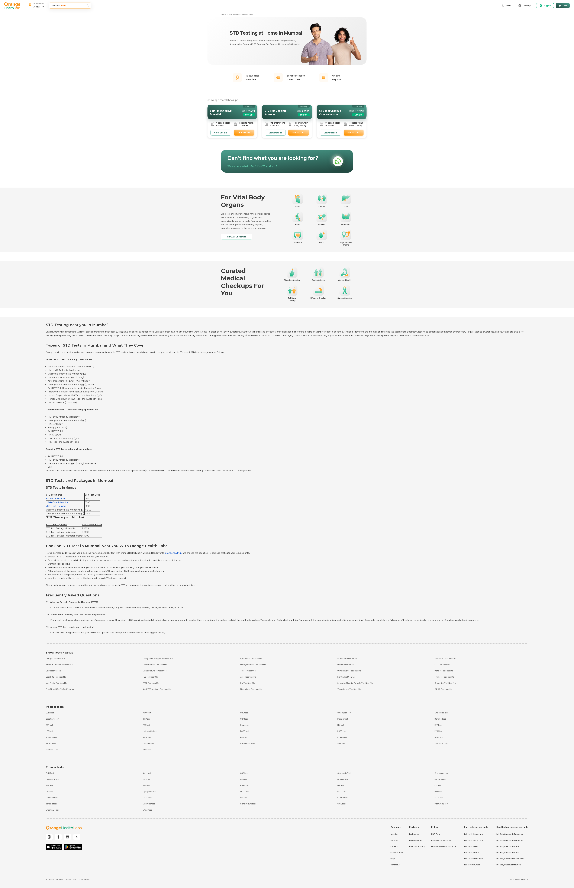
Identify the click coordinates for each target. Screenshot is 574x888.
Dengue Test (440, 719)
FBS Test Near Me (150, 677)
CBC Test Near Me (442, 664)
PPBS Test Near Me (151, 683)
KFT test (438, 725)
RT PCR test (342, 737)
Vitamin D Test (52, 749)
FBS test (146, 725)
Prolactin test (52, 737)
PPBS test (438, 731)
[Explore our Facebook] (58, 837)
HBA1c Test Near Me (345, 664)
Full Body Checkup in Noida (507, 852)
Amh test (147, 713)
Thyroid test (51, 743)
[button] (37, 5)
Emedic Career (396, 852)
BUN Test (50, 713)
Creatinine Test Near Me (445, 683)
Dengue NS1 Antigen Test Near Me (157, 658)
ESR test (49, 725)
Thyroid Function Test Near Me (59, 664)
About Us (394, 834)
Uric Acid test (149, 743)
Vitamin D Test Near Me (347, 658)
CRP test (146, 719)
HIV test (340, 725)
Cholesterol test (441, 713)
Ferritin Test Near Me (346, 677)
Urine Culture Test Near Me (155, 671)
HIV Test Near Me (247, 683)
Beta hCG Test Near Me (56, 677)
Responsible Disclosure (441, 840)
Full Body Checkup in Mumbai (508, 864)
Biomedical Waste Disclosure (443, 846)
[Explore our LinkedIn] (67, 837)
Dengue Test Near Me (55, 658)
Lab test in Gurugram (473, 840)
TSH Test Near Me (248, 671)
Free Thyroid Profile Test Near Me (60, 689)
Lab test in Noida (471, 852)
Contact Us (395, 864)
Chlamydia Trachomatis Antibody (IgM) (65, 509)
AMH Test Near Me (248, 677)
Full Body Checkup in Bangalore (509, 834)
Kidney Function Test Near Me (253, 664)
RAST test (147, 737)
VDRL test (341, 743)
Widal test (147, 749)
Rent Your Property (417, 846)
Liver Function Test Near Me (155, 664)
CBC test (244, 713)
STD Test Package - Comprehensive (64, 535)
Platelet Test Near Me (444, 671)
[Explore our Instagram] (49, 837)
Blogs (392, 858)
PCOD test (244, 731)
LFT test (49, 731)
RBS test (243, 737)
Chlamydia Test (344, 713)
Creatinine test (52, 719)
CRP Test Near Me (53, 671)
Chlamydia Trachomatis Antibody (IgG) (65, 513)
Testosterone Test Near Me (349, 689)
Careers (393, 846)
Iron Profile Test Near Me (56, 683)
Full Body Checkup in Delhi (507, 846)
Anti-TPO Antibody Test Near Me (157, 689)
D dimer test (342, 719)
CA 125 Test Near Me (443, 689)
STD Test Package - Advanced (61, 532)
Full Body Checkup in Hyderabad (510, 858)
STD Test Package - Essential (60, 528)
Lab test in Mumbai (472, 864)
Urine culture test (247, 743)
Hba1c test (244, 725)
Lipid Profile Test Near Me (251, 658)
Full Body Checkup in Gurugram (509, 840)
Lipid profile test (150, 731)
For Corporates (415, 840)
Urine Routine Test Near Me (349, 671)
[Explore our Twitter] (76, 837)
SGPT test (439, 737)
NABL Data (436, 834)
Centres (393, 840)
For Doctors (414, 834)
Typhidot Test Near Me (444, 677)
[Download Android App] (73, 847)
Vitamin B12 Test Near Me (445, 658)
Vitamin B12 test (441, 743)
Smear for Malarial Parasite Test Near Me (355, 683)
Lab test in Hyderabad (473, 858)
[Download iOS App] (55, 847)
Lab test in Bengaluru (473, 834)
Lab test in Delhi (471, 846)
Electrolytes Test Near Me (251, 689)
